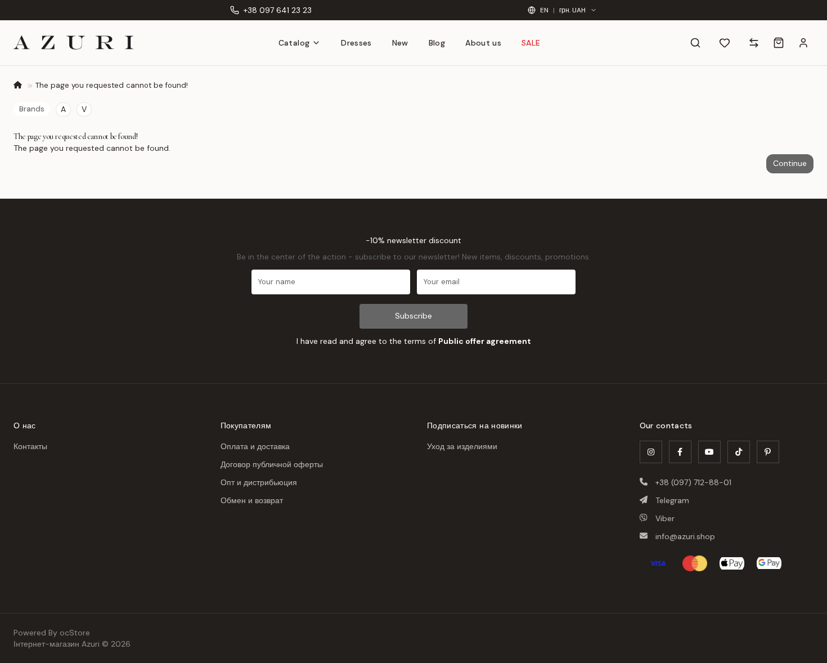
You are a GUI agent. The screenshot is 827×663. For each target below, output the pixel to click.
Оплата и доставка (255, 446)
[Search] (695, 43)
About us (483, 43)
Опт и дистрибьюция (259, 482)
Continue (790, 163)
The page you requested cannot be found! (111, 85)
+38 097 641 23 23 (278, 10)
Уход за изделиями (462, 446)
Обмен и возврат (252, 500)
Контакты (30, 446)
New (400, 43)
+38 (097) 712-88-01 (693, 482)
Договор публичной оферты (272, 464)
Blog (437, 43)
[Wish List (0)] (724, 43)
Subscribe (413, 316)
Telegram (672, 500)
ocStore (75, 633)
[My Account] (803, 43)
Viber (665, 518)
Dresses (356, 43)
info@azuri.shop (685, 536)
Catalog (293, 43)
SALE (531, 43)
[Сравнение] (754, 43)
